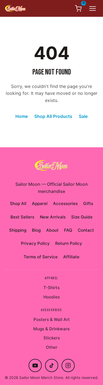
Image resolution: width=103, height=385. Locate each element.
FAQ (68, 230)
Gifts (88, 203)
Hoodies (51, 297)
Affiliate (71, 256)
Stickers (51, 337)
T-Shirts (51, 287)
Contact (86, 230)
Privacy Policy (35, 243)
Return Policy (68, 243)
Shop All (18, 203)
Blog (36, 230)
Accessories (65, 203)
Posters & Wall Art (52, 319)
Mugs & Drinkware (51, 328)
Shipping (17, 230)
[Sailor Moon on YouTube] (35, 365)
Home (21, 116)
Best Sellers (22, 217)
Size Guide (82, 217)
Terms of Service (41, 256)
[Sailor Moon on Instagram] (68, 365)
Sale (83, 116)
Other (51, 347)
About (52, 230)
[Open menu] (93, 8)
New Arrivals (53, 217)
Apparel (40, 203)
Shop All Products (53, 116)
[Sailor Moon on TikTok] (51, 365)
